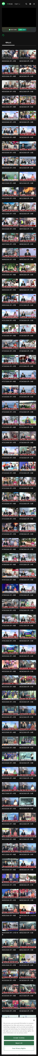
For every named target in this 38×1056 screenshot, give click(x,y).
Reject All (19, 1043)
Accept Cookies (18, 1038)
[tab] (8, 42)
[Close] (34, 1020)
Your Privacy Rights (19, 1048)
